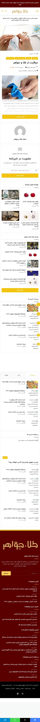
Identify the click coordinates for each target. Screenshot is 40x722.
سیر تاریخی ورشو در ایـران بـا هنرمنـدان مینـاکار (11, 224)
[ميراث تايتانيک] (32, 347)
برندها (28, 58)
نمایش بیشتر (20, 117)
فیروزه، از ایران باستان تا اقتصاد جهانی (14, 509)
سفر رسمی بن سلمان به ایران (17, 335)
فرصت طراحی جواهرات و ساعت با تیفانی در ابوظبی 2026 (11, 203)
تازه (19, 375)
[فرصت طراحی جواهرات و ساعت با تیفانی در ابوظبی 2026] (10, 195)
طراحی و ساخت (20, 58)
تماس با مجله (20, 688)
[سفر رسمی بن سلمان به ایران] (32, 338)
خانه (35, 54)
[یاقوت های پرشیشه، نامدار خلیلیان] (29, 195)
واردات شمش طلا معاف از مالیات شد (15, 518)
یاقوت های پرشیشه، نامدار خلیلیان (15, 252)
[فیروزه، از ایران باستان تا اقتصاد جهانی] (32, 512)
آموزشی (31, 54)
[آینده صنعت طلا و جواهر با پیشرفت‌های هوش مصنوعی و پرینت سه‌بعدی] (32, 327)
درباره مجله (28, 688)
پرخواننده (32, 375)
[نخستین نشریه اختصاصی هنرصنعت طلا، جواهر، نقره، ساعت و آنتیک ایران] (20, 11)
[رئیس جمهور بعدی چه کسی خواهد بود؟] (32, 308)
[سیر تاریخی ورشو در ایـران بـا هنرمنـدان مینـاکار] (10, 216)
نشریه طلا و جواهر (7, 685)
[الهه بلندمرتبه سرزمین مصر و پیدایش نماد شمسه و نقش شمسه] (29, 216)
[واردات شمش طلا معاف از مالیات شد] (32, 521)
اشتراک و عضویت (10, 688)
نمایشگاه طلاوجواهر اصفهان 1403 (16, 314)
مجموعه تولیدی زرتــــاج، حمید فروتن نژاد (14, 270)
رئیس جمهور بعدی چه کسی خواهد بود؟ (14, 305)
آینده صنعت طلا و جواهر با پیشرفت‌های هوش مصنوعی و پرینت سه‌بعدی (14, 402)
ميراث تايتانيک (21, 344)
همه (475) (20, 290)
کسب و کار (10, 58)
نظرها (6, 375)
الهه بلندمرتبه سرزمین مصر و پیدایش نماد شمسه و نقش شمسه (29, 225)
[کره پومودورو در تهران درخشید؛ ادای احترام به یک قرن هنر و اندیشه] (32, 245)
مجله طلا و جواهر (31, 67)
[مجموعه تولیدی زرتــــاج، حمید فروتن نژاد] (32, 273)
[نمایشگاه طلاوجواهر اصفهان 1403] (32, 317)
